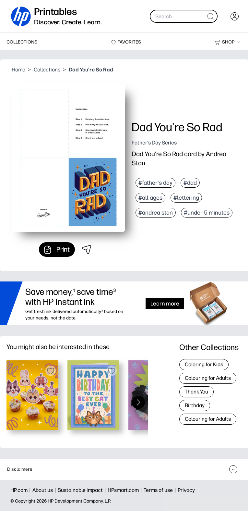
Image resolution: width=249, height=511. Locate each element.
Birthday (195, 405)
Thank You (196, 392)
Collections (47, 70)
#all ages (150, 197)
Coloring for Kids (204, 364)
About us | (45, 490)
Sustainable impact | (83, 490)
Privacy (186, 490)
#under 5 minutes (207, 212)
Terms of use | (161, 490)
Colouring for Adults (208, 378)
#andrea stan (155, 212)
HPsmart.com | (126, 490)
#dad (190, 182)
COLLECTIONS (21, 42)
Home (18, 70)
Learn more (164, 303)
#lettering (186, 197)
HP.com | (21, 490)
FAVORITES (129, 42)
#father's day (155, 182)
